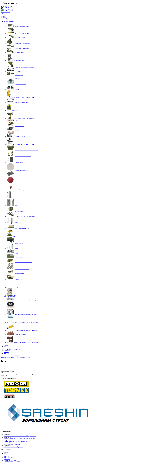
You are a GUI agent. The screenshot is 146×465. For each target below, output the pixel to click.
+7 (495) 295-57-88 (8, 6)
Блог (5, 463)
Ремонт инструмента (9, 348)
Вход (2, 13)
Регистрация (4, 14)
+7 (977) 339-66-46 (8, 8)
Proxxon (13, 371)
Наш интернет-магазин (10, 460)
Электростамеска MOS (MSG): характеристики (16, 441)
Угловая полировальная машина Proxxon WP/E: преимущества (20, 436)
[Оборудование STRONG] (50, 426)
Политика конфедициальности (12, 349)
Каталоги (6, 352)
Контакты (6, 353)
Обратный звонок (5, 12)
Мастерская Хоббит (9, 21)
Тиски (6, 375)
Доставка (6, 345)
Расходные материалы (9, 296)
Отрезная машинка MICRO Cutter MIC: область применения (19, 438)
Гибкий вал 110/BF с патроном (12, 444)
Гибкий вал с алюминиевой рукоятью (13, 447)
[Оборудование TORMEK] (16, 393)
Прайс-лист (7, 350)
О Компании (7, 459)
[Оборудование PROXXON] (16, 386)
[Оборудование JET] (9, 398)
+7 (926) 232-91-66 (8, 10)
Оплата (5, 346)
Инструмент (7, 22)
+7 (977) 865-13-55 (8, 9)
